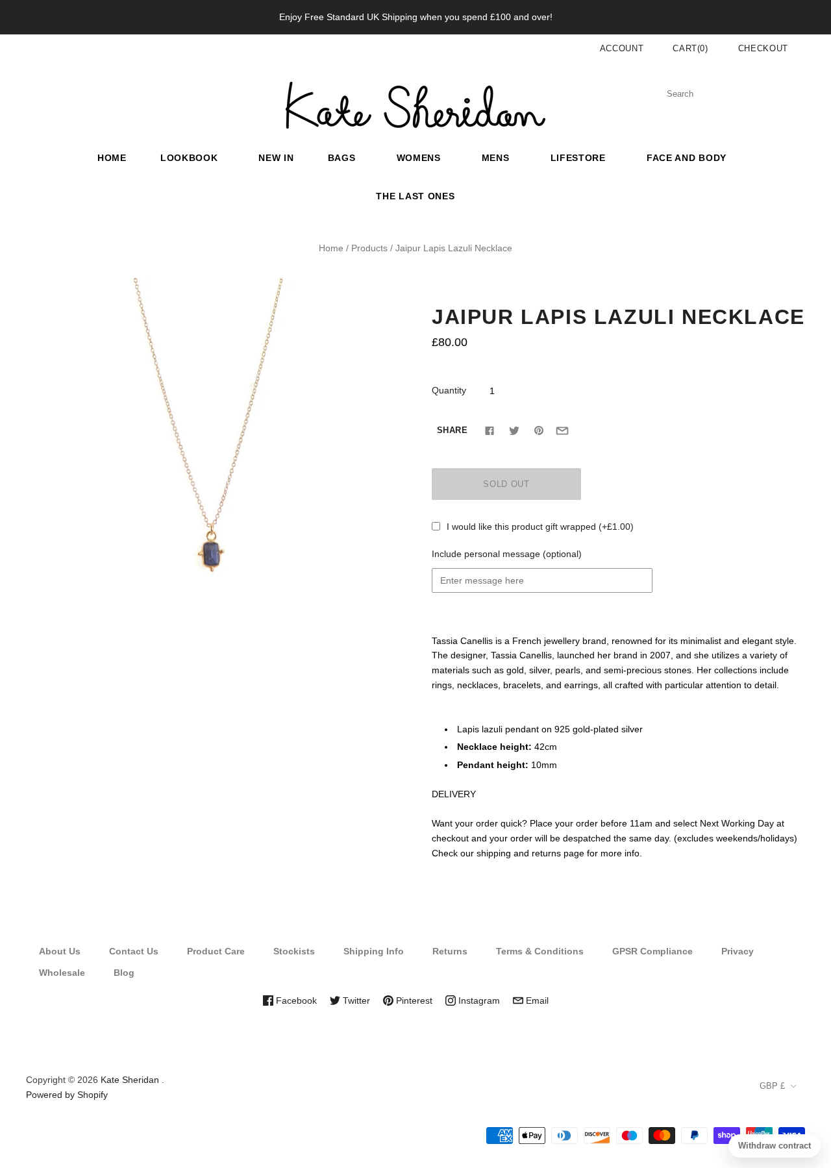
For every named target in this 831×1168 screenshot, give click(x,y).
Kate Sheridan (130, 1080)
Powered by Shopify (67, 1094)
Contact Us (133, 951)
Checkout (763, 48)
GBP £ (772, 1086)
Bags (342, 158)
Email (536, 1000)
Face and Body (686, 158)
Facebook (295, 1000)
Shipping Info (373, 951)
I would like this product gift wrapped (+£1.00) (540, 526)
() (690, 48)
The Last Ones (415, 196)
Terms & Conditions (540, 951)
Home (112, 158)
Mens (496, 158)
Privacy (737, 951)
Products (369, 248)
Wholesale (62, 972)
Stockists (294, 951)
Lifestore (578, 158)
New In (275, 158)
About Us (60, 951)
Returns (449, 951)
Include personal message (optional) (507, 554)
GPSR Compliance (652, 951)
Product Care (216, 951)
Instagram (478, 1000)
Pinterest (412, 1000)
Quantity (449, 390)
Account (622, 48)
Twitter (355, 1000)
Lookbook (189, 158)
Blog (124, 972)
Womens (419, 158)
